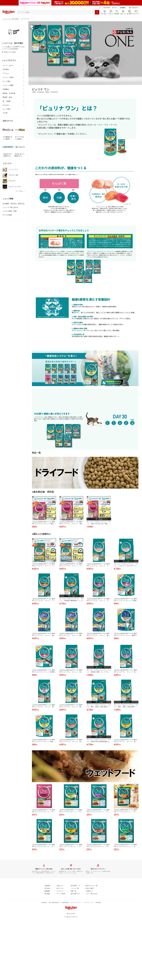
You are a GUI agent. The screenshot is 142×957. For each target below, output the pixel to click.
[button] (134, 7)
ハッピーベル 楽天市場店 (11, 19)
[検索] (97, 12)
